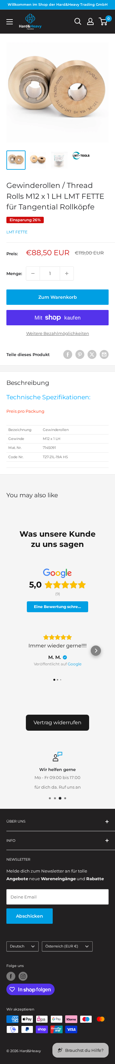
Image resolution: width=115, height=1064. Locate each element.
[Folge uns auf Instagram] (23, 976)
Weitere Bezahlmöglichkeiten (57, 333)
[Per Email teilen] (104, 354)
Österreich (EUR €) (61, 946)
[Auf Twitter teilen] (92, 354)
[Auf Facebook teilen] (67, 354)
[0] (103, 21)
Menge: (14, 273)
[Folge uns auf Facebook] (10, 976)
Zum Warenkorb (57, 297)
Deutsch (17, 946)
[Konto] (90, 21)
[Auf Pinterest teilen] (79, 354)
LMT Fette (16, 232)
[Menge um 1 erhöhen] (66, 273)
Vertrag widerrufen (57, 722)
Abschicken (29, 916)
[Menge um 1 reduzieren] (33, 273)
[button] (19, 651)
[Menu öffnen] (9, 21)
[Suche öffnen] (77, 21)
